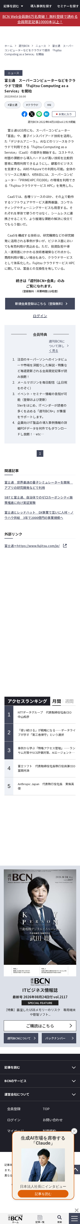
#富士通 (12, 105)
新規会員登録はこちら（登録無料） (40, 303)
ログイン (13, 1119)
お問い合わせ (53, 1119)
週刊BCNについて (19, 1038)
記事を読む (11, 6)
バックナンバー (55, 1038)
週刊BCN (24, 46)
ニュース (41, 46)
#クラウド (32, 105)
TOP (46, 1108)
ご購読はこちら (40, 1026)
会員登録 (13, 1108)
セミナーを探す (68, 6)
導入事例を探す (41, 6)
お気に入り (65, 114)
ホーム (8, 46)
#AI (49, 105)
